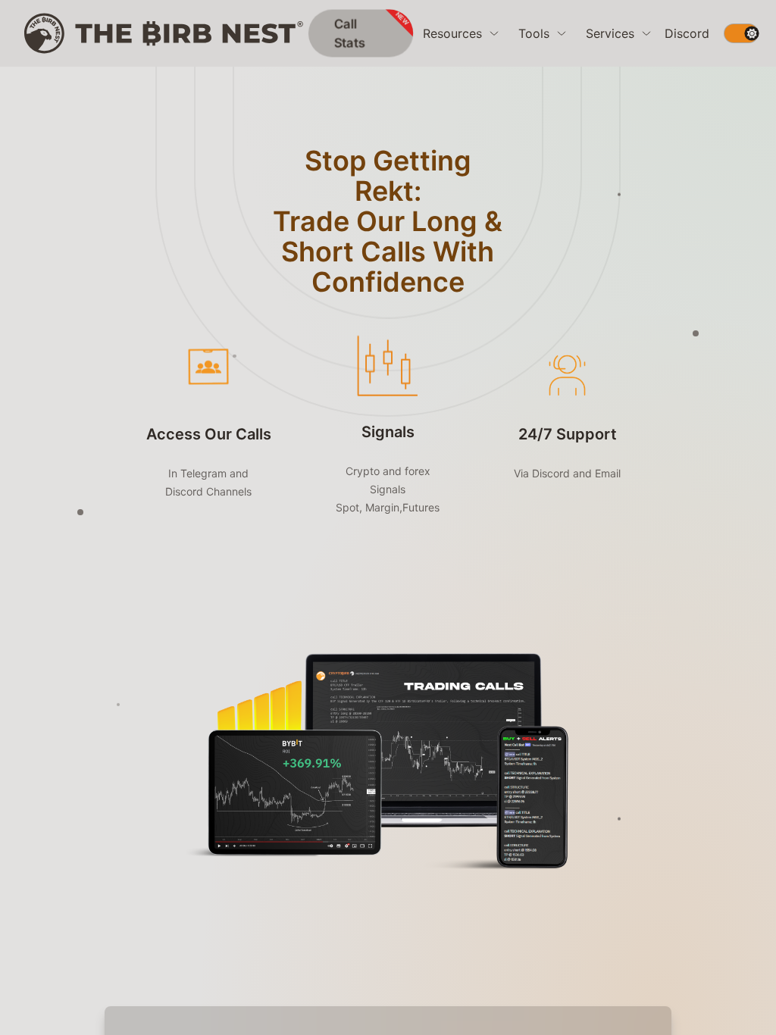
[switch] (741, 33)
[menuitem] (461, 33)
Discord (687, 33)
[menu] (461, 33)
